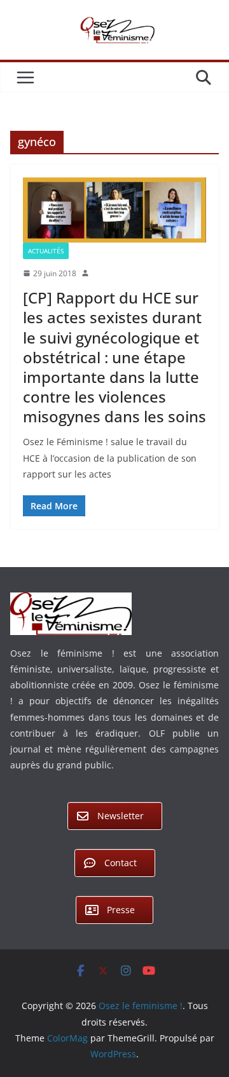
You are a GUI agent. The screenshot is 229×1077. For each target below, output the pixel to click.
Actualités (46, 250)
